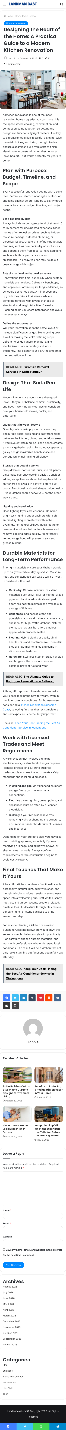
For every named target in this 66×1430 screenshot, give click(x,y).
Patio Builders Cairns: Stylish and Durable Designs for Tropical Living (16, 1091)
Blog (5, 1364)
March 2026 (9, 1315)
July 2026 (8, 1292)
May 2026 (8, 1304)
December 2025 (11, 1321)
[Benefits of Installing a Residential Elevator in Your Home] (48, 1075)
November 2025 (12, 1327)
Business (8, 1370)
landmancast (10, 1382)
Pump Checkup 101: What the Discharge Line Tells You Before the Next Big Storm (47, 1130)
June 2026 (9, 1298)
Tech (5, 1393)
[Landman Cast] (23, 3)
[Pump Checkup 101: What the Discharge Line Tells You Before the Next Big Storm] (48, 1114)
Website (7, 1236)
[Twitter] (15, 997)
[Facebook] (6, 997)
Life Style (8, 1388)
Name (7, 1210)
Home (9, 16)
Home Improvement (26, 16)
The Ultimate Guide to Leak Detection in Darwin (17, 1129)
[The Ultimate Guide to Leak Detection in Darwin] (17, 1114)
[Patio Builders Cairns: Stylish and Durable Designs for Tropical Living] (17, 1075)
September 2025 (12, 1338)
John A (33, 1042)
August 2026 (10, 1286)
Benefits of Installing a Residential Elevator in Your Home (48, 1090)
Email (7, 1223)
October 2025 (10, 1333)
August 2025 (10, 1344)
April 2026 (8, 1309)
